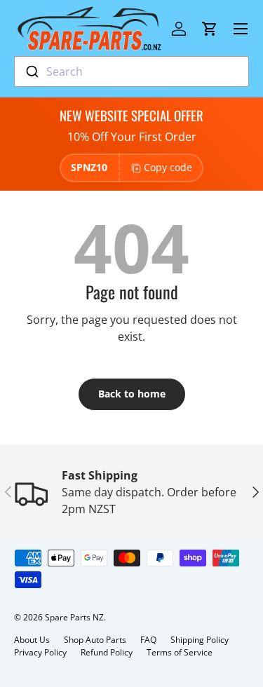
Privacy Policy (40, 652)
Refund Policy (107, 652)
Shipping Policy (199, 640)
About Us (32, 640)
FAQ (148, 640)
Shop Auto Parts (95, 640)
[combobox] (131, 71)
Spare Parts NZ (74, 617)
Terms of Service (180, 652)
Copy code (168, 167)
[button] (209, 28)
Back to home (132, 393)
